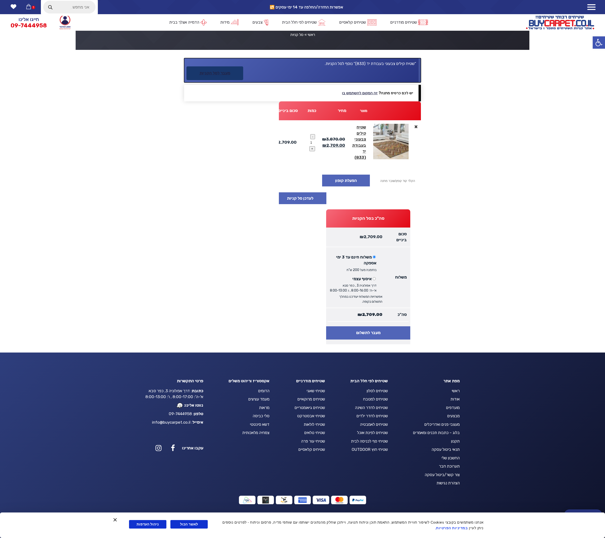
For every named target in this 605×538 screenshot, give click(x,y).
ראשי (311, 34)
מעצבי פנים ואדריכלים (442, 424)
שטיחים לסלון (377, 390)
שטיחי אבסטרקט (311, 415)
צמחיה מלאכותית (255, 432)
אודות (455, 399)
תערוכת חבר (449, 466)
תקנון (455, 441)
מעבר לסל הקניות (214, 73)
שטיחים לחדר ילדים (372, 415)
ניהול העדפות (148, 524)
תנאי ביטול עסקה (446, 449)
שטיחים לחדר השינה (371, 407)
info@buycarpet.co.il (171, 422)
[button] (599, 42)
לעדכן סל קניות (300, 198)
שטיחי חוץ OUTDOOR (370, 449)
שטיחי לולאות (314, 424)
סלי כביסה (261, 415)
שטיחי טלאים (314, 432)
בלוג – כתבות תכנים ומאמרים (436, 432)
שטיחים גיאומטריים (309, 407)
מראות (264, 407)
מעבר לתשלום (368, 332)
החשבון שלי (450, 458)
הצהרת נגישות (448, 483)
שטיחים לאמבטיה (374, 424)
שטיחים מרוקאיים (311, 399)
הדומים (263, 390)
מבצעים (453, 415)
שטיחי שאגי (316, 390)
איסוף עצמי (362, 278)
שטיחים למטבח (375, 399)
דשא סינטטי (259, 424)
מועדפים (453, 407)
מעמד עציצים (258, 399)
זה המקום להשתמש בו (360, 93)
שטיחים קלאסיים (311, 449)
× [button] (416, 126)
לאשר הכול (189, 524)
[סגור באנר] (115, 519)
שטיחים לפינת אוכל (372, 432)
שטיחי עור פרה (313, 441)
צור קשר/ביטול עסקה (442, 474)
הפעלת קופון (346, 180)
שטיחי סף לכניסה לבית (369, 441)
